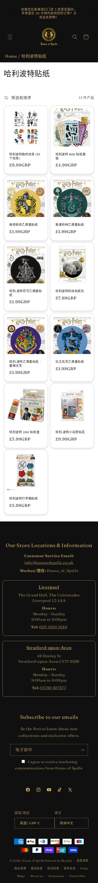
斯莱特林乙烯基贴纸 (70, 225)
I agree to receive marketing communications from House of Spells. (49, 765)
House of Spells (33, 860)
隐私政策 (20, 868)
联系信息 (70, 868)
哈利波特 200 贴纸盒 (24, 432)
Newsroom (56, 876)
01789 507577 (53, 687)
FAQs (84, 868)
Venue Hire (77, 876)
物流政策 (53, 868)
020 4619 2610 (53, 627)
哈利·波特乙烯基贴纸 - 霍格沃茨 (25, 364)
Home (11, 56)
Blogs (21, 876)
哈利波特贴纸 (33, 56)
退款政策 (82, 860)
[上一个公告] (9, 13)
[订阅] (82, 750)
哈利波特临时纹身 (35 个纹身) (24, 156)
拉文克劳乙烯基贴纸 (70, 362)
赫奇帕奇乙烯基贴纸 (23, 225)
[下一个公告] (88, 13)
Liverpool (49, 587)
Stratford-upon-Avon (49, 647)
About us (36, 876)
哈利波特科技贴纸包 (70, 291)
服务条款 (37, 868)
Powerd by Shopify (58, 860)
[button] (10, 36)
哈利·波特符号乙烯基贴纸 (25, 293)
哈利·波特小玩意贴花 (70, 432)
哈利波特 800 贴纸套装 (71, 156)
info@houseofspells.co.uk (48, 562)
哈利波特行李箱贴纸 (23, 498)
